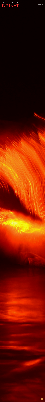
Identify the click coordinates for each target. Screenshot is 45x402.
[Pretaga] (43, 5)
